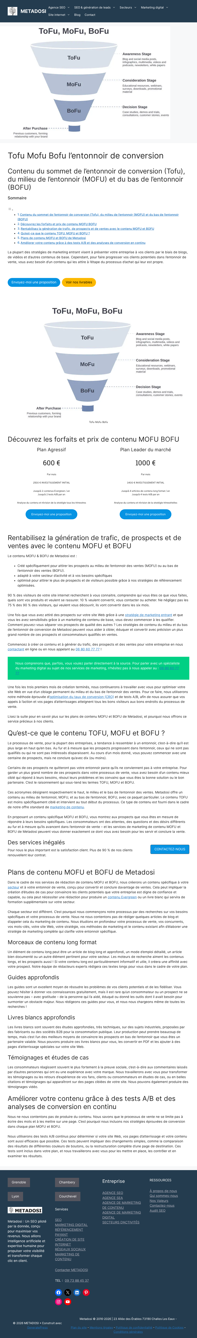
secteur (13, 887)
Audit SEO (157, 1211)
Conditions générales (128, 1332)
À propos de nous (163, 1191)
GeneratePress (37, 1327)
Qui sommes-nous (164, 1196)
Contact (90, 15)
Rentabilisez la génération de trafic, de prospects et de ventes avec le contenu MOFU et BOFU (87, 229)
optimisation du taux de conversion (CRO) (81, 697)
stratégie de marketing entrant (148, 615)
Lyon (15, 1196)
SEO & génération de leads (92, 7)
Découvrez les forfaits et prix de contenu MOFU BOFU (59, 224)
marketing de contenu (67, 807)
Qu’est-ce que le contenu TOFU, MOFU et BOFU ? (55, 233)
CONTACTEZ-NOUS (169, 849)
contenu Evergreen (122, 897)
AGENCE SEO (112, 1193)
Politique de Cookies (169, 1327)
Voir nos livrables (79, 282)
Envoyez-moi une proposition (34, 282)
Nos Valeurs (159, 1201)
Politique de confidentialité (134, 1327)
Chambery (67, 1182)
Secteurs (126, 7)
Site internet (56, 15)
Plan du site (79, 1327)
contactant (16, 649)
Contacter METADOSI (71, 1270)
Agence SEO (56, 7)
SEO (58, 1220)
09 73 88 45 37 (77, 1280)
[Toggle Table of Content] (10, 210)
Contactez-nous (162, 1205)
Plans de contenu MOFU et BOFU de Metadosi (53, 238)
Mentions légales (101, 1327)
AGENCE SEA (112, 1198)
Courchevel (67, 1196)
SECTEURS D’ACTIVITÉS (120, 1222)
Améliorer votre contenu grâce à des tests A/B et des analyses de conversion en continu (83, 243)
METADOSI (33, 11)
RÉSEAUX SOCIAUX (70, 1249)
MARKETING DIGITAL (71, 1225)
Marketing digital (152, 7)
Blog (77, 15)
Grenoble (19, 1182)
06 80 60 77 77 (88, 649)
